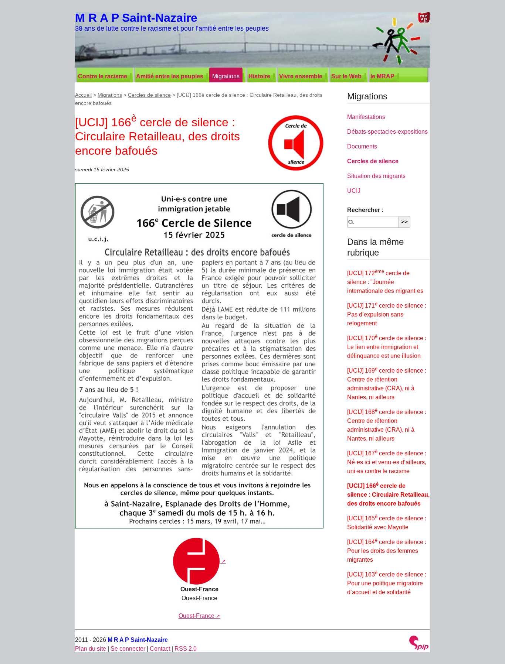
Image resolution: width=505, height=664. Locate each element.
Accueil (83, 95)
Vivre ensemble (300, 76)
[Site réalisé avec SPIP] (419, 644)
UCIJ (353, 191)
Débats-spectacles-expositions (387, 132)
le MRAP (382, 76)
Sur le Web (346, 76)
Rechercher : (365, 210)
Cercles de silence (149, 95)
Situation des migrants (376, 176)
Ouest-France (196, 616)
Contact (160, 649)
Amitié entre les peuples (169, 76)
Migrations (226, 76)
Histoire (259, 76)
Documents (362, 146)
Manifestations (366, 117)
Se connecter (128, 649)
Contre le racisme (102, 76)
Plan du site (90, 649)
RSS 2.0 (185, 649)
